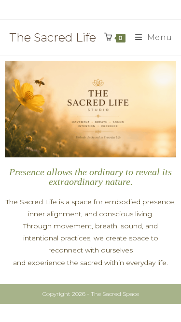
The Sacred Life (52, 37)
